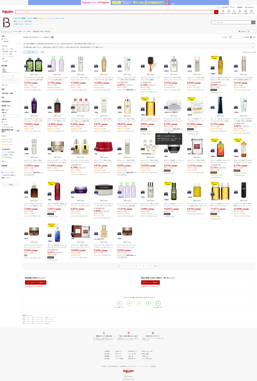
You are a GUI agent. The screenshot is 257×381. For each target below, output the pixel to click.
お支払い (21, 24)
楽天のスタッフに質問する (150, 282)
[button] (250, 7)
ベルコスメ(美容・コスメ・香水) (25, 18)
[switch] (17, 130)
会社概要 (16, 24)
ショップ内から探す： (218, 22)
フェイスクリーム (50, 321)
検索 (11, 80)
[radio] (2, 39)
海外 (7, 110)
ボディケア (39, 319)
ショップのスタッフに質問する (36, 282)
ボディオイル (49, 319)
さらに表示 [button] (5, 61)
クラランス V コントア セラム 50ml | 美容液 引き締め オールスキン (243, 80)
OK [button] (179, 139)
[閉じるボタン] (253, 43)
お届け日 (4, 119)
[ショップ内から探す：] (253, 22)
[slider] (1, 72)
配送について (29, 24)
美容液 (47, 323)
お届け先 (4, 112)
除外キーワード (6, 177)
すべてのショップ (6, 31)
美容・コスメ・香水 (28, 317)
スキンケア (39, 317)
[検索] (216, 12)
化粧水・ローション (51, 317)
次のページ (157, 266)
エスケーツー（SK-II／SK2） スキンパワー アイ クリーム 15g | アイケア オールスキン (103, 162)
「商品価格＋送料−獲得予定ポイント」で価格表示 (35, 37)
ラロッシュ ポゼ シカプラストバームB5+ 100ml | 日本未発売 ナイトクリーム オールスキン (243, 121)
